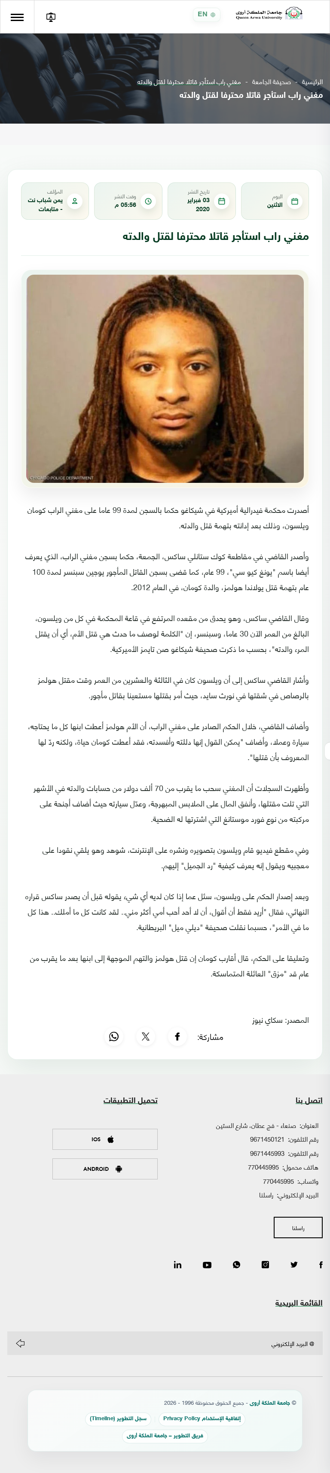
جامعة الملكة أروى (270, 1403)
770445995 (263, 1167)
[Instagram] (265, 1265)
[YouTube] (207, 1265)
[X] (145, 1036)
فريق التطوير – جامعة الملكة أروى (165, 1436)
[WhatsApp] (113, 1036)
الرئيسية (312, 81)
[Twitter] (294, 1265)
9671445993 (267, 1153)
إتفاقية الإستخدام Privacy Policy (202, 1419)
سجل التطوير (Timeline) (118, 1419)
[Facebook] (177, 1036)
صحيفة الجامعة (271, 81)
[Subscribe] (20, 1343)
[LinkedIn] (177, 1265)
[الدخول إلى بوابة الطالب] (50, 16)
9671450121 (267, 1139)
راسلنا (266, 1194)
